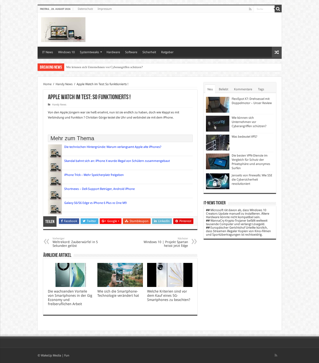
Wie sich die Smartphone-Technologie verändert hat (118, 293)
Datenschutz (85, 8)
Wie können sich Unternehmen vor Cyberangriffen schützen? (104, 67)
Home (47, 84)
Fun (66, 355)
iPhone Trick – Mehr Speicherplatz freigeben (94, 175)
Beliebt (223, 89)
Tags (261, 89)
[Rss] (250, 9)
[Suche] (278, 8)
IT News (47, 52)
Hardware (113, 52)
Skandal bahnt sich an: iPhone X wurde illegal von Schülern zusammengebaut (117, 161)
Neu (210, 89)
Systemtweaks (89, 52)
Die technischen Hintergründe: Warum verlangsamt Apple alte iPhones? (112, 147)
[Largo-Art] (63, 28)
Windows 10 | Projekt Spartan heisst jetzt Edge (166, 242)
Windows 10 (66, 52)
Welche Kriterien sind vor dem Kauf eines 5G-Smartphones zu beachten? (168, 295)
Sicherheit (149, 52)
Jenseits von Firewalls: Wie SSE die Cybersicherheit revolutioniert (252, 179)
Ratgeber (167, 52)
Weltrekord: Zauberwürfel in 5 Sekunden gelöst (75, 242)
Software (131, 52)
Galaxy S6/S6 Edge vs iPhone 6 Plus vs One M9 (95, 203)
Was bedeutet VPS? (244, 136)
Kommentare (243, 89)
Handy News (64, 84)
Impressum (105, 8)
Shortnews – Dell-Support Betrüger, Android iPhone (99, 189)
